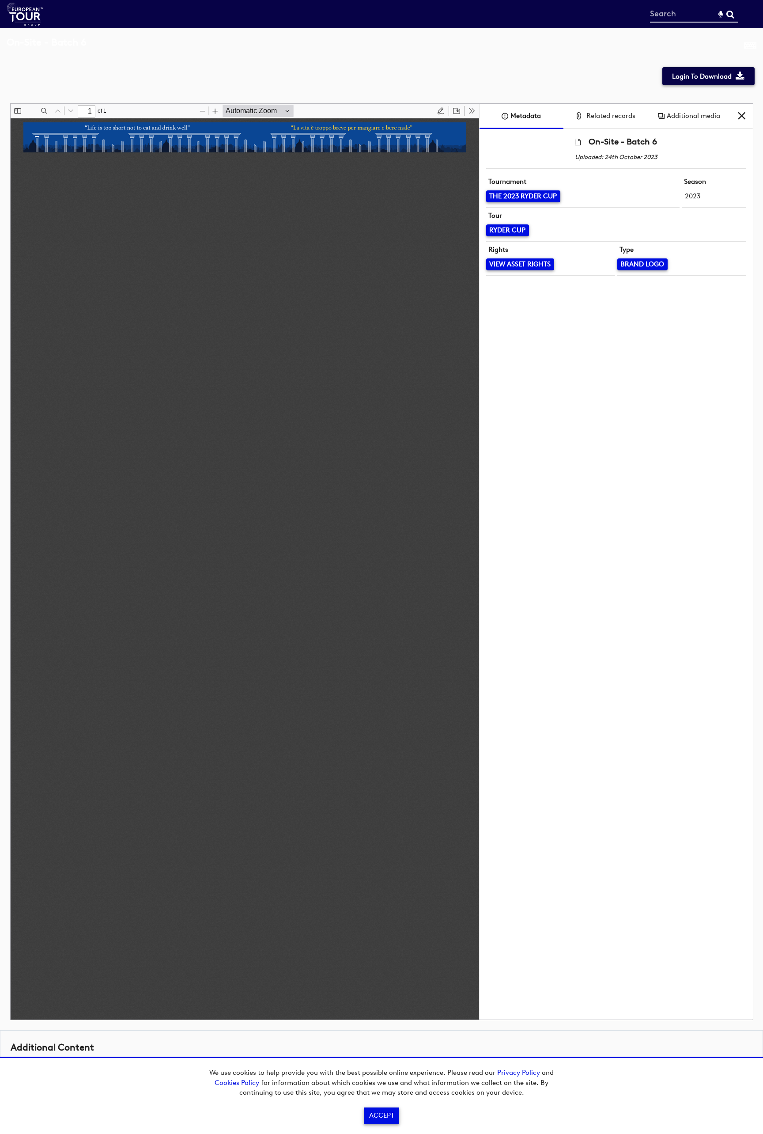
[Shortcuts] (750, 47)
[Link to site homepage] (25, 23)
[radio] (440, 111)
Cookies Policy (237, 1083)
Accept (381, 1115)
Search (730, 14)
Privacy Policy (518, 1073)
